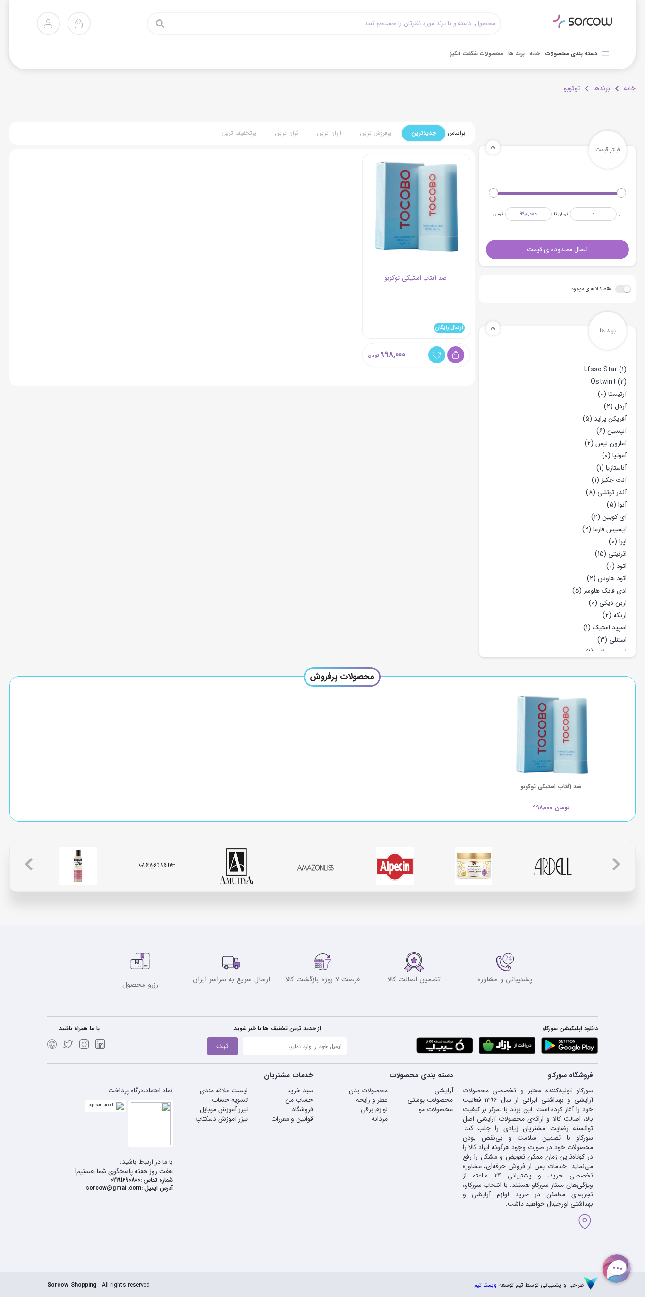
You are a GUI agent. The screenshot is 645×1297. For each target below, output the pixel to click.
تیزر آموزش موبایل (224, 1109)
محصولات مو (436, 1109)
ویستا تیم (485, 1284)
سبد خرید (300, 1090)
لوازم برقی (374, 1109)
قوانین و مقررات (292, 1119)
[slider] (621, 193)
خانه (630, 88)
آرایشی (443, 1090)
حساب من (299, 1100)
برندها (602, 88)
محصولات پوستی (430, 1100)
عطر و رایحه (372, 1100)
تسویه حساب (230, 1100)
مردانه (380, 1119)
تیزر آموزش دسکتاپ (221, 1119)
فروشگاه (302, 1109)
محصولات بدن (368, 1090)
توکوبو (572, 88)
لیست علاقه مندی (224, 1090)
